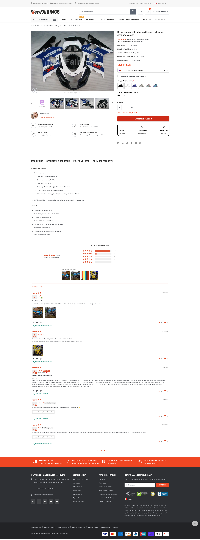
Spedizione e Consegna (58, 161)
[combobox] (143, 70)
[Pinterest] (127, 143)
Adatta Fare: (121, 45)
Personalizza (76, 19)
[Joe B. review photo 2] (50, 312)
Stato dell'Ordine (78, 501)
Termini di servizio (105, 501)
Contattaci (160, 19)
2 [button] (97, 450)
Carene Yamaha (63, 527)
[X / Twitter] (123, 143)
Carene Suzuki (49, 527)
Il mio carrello (77, 494)
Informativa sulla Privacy (106, 498)
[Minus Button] (119, 107)
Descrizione (37, 161)
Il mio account (133, 3)
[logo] (45, 12)
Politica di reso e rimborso (108, 494)
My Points (147, 19)
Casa (32, 26)
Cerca (115, 527)
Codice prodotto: (122, 60)
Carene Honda (36, 527)
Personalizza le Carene (80, 479)
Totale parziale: (122, 113)
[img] (36, 293)
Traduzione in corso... (42, 393)
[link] (140, 12)
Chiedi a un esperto (47, 117)
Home (64, 19)
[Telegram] (136, 143)
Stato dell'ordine (145, 3)
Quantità (120, 102)
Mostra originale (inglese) (43, 325)
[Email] (140, 143)
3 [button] (101, 450)
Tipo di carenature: (123, 41)
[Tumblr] (132, 143)
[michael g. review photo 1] (38, 350)
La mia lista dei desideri (129, 19)
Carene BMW (106, 527)
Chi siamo (102, 479)
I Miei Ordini (77, 490)
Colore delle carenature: (125, 56)
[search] (133, 12)
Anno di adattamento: (124, 53)
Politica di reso (81, 161)
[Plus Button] (132, 107)
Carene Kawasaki (78, 527)
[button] (160, 3)
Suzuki (135, 45)
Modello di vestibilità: (124, 49)
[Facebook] (118, 143)
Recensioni (90, 19)
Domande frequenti (107, 19)
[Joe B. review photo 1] (38, 312)
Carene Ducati (93, 527)
